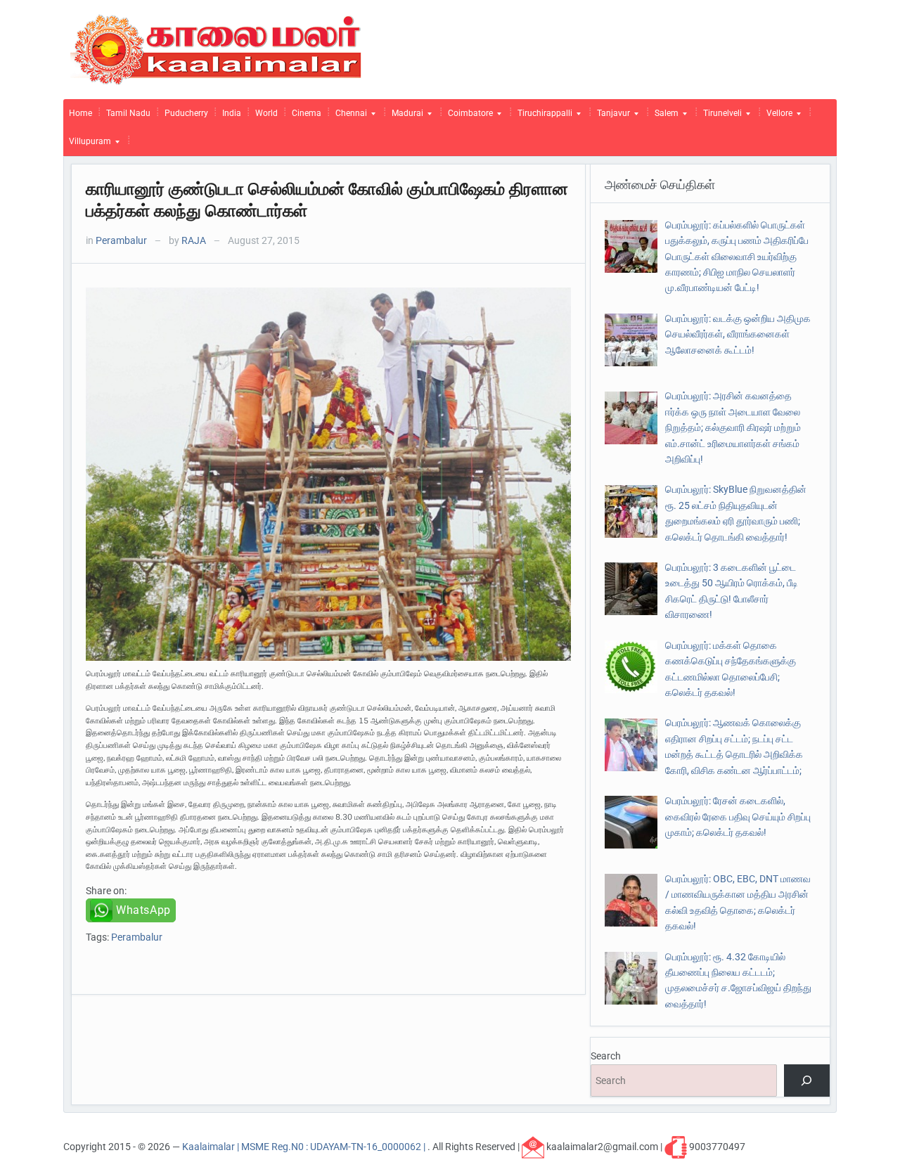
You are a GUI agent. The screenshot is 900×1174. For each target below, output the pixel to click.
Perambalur (121, 240)
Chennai (348, 116)
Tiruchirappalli (542, 116)
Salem (664, 116)
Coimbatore (467, 116)
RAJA (193, 240)
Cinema (306, 113)
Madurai (404, 116)
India (231, 113)
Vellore (776, 116)
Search (606, 1056)
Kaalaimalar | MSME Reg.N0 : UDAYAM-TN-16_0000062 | (305, 1146)
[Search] (807, 1080)
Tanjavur (610, 116)
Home (80, 113)
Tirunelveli (720, 116)
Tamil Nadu (128, 113)
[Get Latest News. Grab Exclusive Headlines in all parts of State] (216, 48)
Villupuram (87, 144)
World (266, 113)
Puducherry (186, 113)
